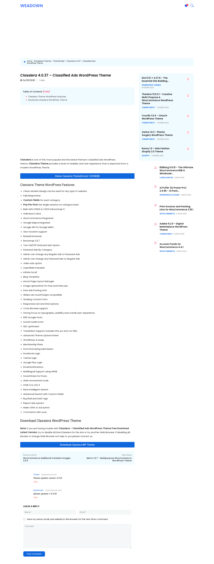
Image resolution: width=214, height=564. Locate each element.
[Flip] (198, 62)
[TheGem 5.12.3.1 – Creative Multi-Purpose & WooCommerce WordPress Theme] (182, 99)
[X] (138, 62)
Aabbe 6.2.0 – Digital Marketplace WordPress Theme (174, 226)
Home (29, 61)
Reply (35, 481)
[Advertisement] (107, 33)
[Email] (165, 62)
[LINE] (191, 62)
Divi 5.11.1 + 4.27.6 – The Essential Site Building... (155, 79)
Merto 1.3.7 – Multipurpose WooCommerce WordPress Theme (109, 459)
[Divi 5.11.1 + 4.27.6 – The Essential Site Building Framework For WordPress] (182, 82)
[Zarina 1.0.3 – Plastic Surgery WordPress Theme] (182, 135)
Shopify (146, 155)
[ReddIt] (158, 62)
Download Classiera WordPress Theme (47, 100)
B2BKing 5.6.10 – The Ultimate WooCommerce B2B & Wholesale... (176, 170)
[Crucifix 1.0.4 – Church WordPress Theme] (182, 119)
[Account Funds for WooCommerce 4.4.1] (148, 247)
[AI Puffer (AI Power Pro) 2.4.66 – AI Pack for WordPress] (148, 191)
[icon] (24, 62)
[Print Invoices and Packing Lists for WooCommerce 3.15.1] (148, 210)
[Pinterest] (144, 62)
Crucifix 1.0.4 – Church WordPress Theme (154, 117)
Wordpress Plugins (169, 195)
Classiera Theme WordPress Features (47, 96)
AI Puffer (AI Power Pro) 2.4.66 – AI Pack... (173, 189)
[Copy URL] (205, 62)
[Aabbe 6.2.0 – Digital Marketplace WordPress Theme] (148, 229)
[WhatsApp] (151, 62)
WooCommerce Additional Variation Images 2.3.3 (46, 459)
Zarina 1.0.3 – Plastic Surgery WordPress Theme (157, 133)
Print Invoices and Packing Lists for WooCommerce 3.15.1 (176, 208)
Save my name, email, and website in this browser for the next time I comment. (67, 519)
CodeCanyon (166, 177)
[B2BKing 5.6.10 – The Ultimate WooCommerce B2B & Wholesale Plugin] (148, 172)
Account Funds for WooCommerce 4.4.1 (171, 246)
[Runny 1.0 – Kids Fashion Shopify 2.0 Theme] (182, 152)
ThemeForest (58, 61)
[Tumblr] (171, 62)
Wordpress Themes (42, 61)
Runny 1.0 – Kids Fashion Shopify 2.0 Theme (155, 150)
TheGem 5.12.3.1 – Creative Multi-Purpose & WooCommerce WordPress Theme (157, 99)
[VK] (185, 62)
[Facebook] (131, 62)
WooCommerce (167, 214)
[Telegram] (178, 62)
